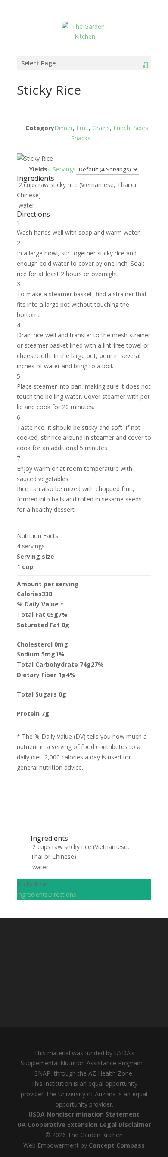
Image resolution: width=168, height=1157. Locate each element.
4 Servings (61, 169)
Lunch (121, 128)
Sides (141, 128)
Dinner (63, 128)
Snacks (80, 138)
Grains (101, 128)
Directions (62, 894)
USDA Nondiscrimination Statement (84, 1114)
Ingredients (32, 894)
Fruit (82, 128)
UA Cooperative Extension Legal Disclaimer (84, 1124)
